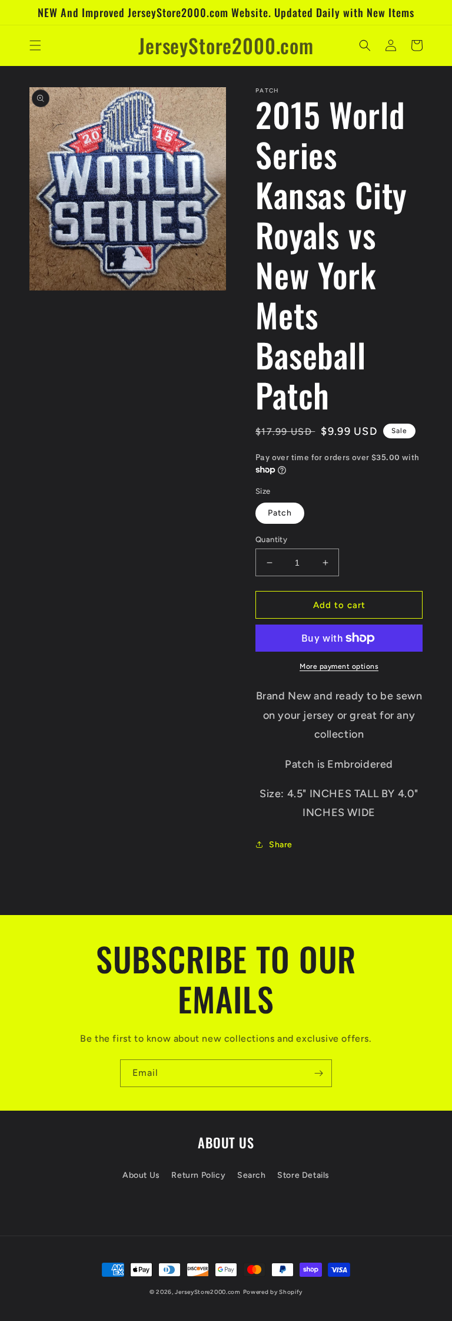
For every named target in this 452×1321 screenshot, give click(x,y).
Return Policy (198, 1175)
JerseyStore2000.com (207, 1292)
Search (251, 1175)
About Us (141, 1175)
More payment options (339, 666)
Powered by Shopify (273, 1292)
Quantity (271, 539)
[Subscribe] (318, 1073)
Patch (280, 513)
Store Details (303, 1175)
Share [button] (281, 845)
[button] (35, 45)
